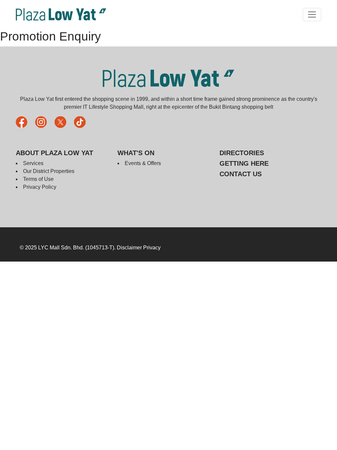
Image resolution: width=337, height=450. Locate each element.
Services (33, 163)
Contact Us (241, 174)
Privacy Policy (39, 187)
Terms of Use (38, 179)
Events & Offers (143, 163)
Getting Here (244, 163)
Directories (242, 152)
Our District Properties (48, 171)
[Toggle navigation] (312, 14)
